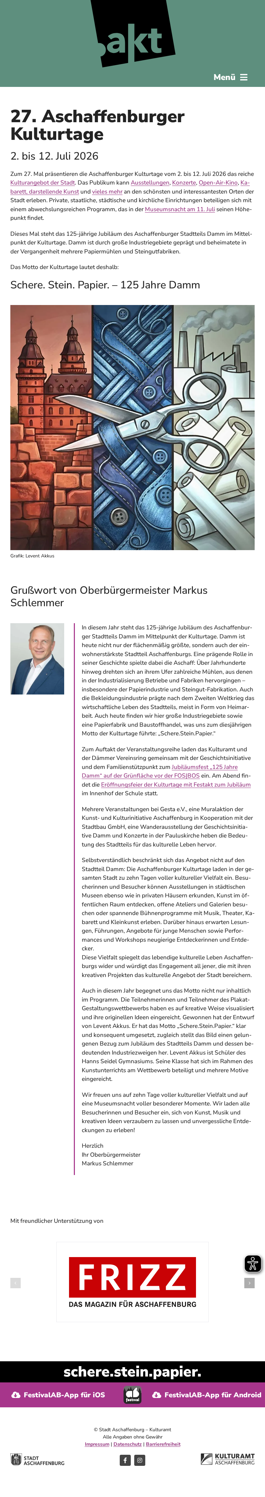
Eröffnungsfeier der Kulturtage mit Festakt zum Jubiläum (176, 785)
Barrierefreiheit (163, 1444)
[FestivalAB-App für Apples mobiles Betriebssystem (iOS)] (58, 1394)
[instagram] (139, 1460)
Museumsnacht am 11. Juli (180, 209)
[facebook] (125, 1460)
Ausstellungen (150, 183)
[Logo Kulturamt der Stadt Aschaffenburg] (228, 1456)
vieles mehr (107, 192)
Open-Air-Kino (218, 183)
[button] (15, 1283)
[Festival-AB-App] (132, 1389)
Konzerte (184, 183)
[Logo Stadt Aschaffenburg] (37, 1456)
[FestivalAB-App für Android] (206, 1394)
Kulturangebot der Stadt (42, 183)
